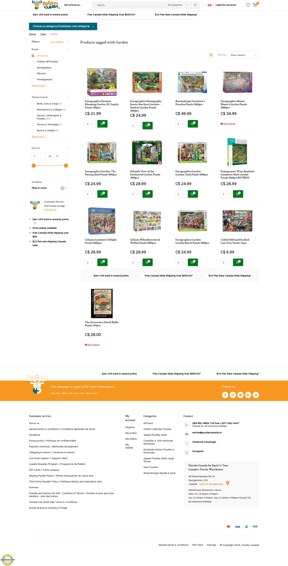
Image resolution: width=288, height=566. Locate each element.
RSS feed (197, 544)
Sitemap (33, 487)
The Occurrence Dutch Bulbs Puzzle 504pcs (101, 323)
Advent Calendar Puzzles (157, 428)
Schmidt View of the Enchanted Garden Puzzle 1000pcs (145, 175)
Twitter (240, 395)
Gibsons (41, 73)
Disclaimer (34, 434)
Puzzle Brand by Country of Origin (48, 507)
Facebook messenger (204, 441)
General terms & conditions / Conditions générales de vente (62, 428)
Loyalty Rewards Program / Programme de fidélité (57, 463)
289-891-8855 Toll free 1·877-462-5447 (215, 423)
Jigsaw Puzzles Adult (155, 434)
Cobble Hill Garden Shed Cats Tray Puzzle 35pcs (235, 241)
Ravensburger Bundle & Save (160, 472)
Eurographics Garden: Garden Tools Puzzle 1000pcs (192, 173)
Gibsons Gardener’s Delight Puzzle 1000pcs (101, 241)
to (48, 156)
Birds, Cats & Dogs (49, 103)
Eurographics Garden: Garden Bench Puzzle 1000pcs (192, 241)
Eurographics (44, 67)
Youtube (256, 395)
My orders (131, 432)
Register (130, 427)
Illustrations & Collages (51, 109)
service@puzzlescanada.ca (207, 432)
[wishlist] (248, 5)
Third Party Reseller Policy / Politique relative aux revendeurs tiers (65, 481)
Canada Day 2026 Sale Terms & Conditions (53, 501)
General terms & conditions (173, 544)
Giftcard (148, 423)
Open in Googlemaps (212, 483)
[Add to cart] (102, 124)
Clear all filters (56, 41)
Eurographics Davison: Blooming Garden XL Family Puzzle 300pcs (102, 104)
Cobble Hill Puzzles (47, 61)
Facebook (225, 395)
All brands (42, 55)
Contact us (50, 209)
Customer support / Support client (48, 458)
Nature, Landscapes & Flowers (49, 117)
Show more (38, 85)
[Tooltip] (35, 223)
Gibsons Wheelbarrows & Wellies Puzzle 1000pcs (145, 241)
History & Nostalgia (49, 124)
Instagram (233, 395)
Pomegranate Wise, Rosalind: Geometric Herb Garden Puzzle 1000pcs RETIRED (237, 175)
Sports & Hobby (47, 130)
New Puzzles (151, 467)
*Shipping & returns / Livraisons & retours (52, 452)
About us (34, 423)
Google (248, 395)
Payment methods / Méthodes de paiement (53, 446)
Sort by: (222, 54)
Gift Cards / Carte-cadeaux (44, 469)
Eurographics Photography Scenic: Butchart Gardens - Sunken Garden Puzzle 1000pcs (146, 106)
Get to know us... (72, 5)
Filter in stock (39, 187)
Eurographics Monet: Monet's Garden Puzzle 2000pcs (234, 104)
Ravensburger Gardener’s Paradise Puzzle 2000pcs (190, 102)
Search (196, 5)
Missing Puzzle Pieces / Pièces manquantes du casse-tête (61, 475)
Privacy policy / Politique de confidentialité (52, 440)
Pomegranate (44, 79)
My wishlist (129, 446)
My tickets (131, 438)
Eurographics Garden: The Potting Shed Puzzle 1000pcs (101, 173)
